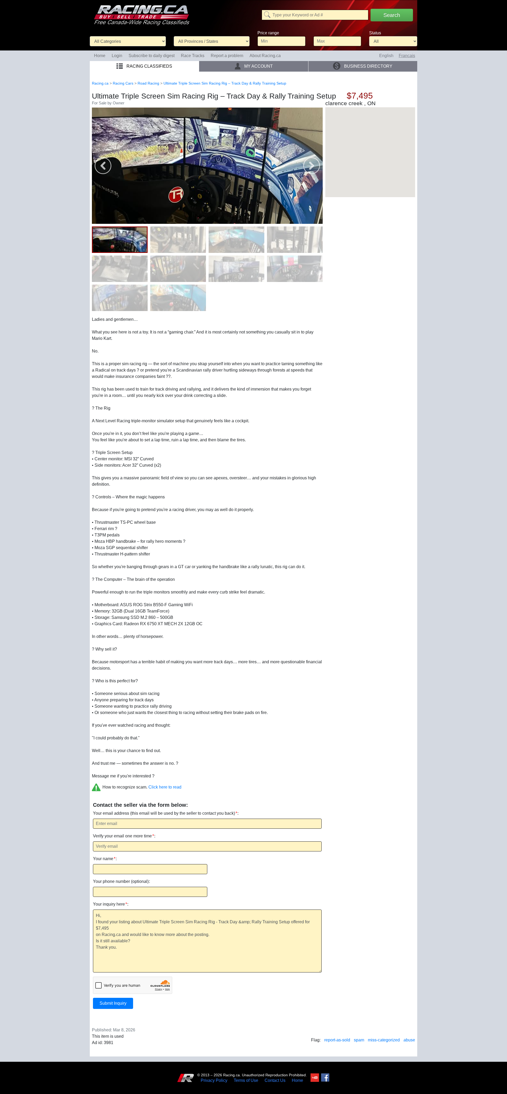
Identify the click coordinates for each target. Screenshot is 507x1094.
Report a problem (227, 55)
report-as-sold (337, 1040)
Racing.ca (100, 83)
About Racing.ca (265, 55)
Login (117, 55)
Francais (407, 55)
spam (359, 1040)
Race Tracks (192, 55)
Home (99, 55)
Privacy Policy (214, 1080)
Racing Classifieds (148, 66)
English (386, 55)
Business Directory (367, 66)
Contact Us (275, 1080)
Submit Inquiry (113, 1003)
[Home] (141, 11)
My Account (258, 66)
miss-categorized (384, 1040)
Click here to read (164, 787)
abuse (409, 1040)
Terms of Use (246, 1080)
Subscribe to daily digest (152, 55)
